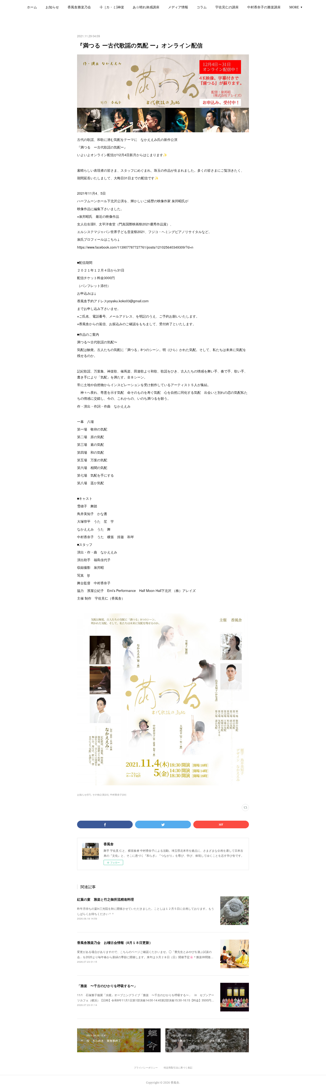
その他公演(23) (100, 794)
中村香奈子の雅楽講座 (264, 7)
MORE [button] (294, 7)
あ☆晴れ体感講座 (146, 7)
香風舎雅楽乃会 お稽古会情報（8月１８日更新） (114, 942)
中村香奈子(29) (118, 794)
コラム (202, 7)
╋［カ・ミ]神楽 (112, 7)
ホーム (32, 7)
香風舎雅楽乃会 (79, 7)
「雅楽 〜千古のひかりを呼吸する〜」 (107, 985)
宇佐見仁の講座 (227, 7)
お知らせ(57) (84, 794)
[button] (32, 7)
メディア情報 (178, 7)
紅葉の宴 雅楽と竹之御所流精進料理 (105, 899)
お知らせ (52, 7)
